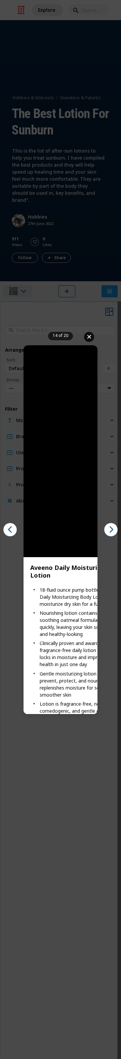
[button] (10, 529)
